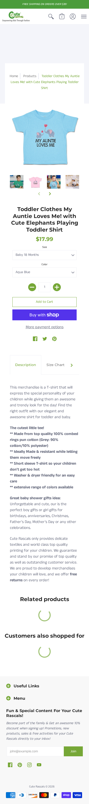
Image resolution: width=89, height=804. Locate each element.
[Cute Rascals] (16, 16)
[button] (50, 16)
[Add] (57, 287)
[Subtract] (32, 287)
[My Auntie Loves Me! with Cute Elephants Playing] (16, 182)
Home (14, 76)
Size (44, 247)
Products (29, 76)
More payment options (45, 327)
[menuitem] (50, 16)
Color (44, 264)
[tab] (25, 365)
